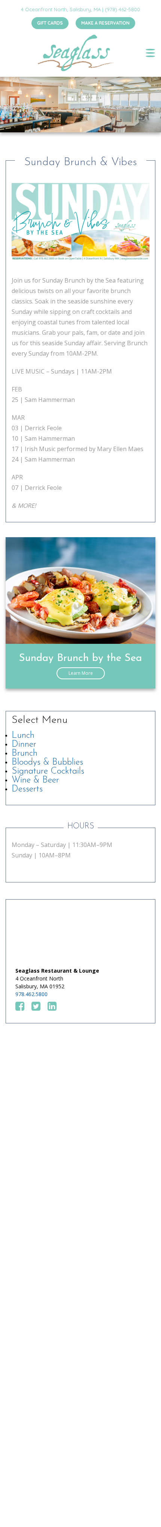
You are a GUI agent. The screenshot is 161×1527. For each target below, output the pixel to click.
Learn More (81, 673)
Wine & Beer (35, 780)
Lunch (23, 735)
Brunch (24, 753)
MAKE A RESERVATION (105, 23)
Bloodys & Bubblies (47, 762)
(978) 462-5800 (122, 9)
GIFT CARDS (50, 23)
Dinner (24, 744)
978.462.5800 (31, 994)
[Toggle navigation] (150, 52)
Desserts (27, 789)
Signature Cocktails (48, 771)
